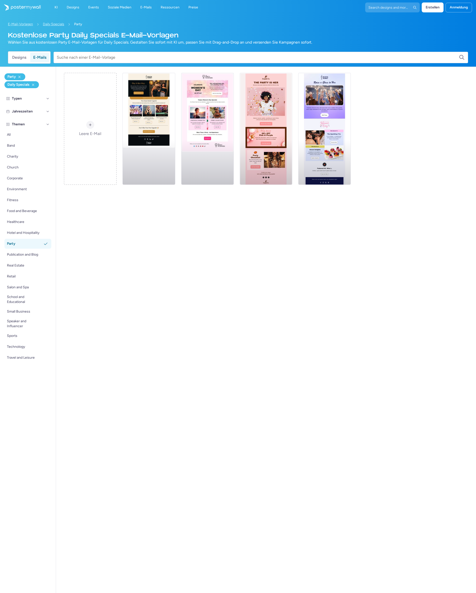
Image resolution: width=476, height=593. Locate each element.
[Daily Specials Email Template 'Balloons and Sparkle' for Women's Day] (266, 129)
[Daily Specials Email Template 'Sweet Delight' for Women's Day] (324, 129)
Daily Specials (53, 24)
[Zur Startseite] (20, 7)
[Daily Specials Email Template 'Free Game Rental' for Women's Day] (148, 129)
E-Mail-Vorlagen (20, 24)
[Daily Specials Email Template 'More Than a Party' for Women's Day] (207, 129)
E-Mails (39, 57)
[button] (48, 99)
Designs (19, 57)
